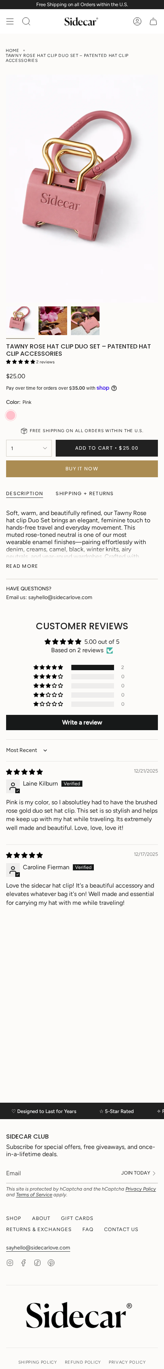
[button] (21, 362)
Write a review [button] (82, 722)
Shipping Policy (37, 1362)
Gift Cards (77, 1218)
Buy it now (82, 468)
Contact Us (121, 1229)
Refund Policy (83, 1362)
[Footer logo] (82, 1315)
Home (12, 50)
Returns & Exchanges (39, 1229)
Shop (13, 1218)
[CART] (153, 21)
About (41, 1218)
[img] (24, 772)
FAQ (87, 1229)
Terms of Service (34, 1194)
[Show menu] (10, 21)
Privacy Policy (140, 1189)
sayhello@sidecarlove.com (38, 1247)
